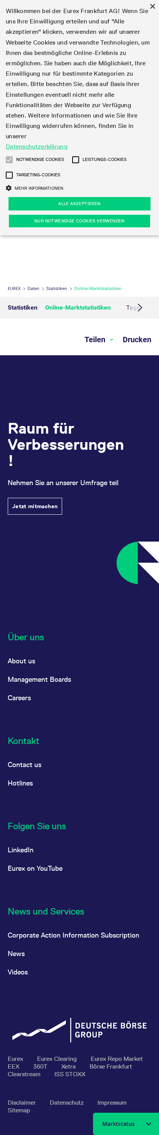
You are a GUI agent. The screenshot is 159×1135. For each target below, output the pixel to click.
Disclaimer (22, 1102)
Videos (18, 972)
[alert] (79, 117)
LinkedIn (21, 850)
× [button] (152, 7)
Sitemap (19, 1110)
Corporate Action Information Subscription (73, 935)
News (16, 953)
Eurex (14, 288)
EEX (14, 1066)
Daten (33, 288)
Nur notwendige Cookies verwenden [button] (79, 221)
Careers (19, 698)
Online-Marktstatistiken (78, 307)
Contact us (24, 765)
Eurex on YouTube (35, 868)
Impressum (112, 1102)
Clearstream (25, 1074)
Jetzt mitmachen (35, 506)
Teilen (96, 339)
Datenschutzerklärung (37, 146)
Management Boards (39, 679)
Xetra (69, 1066)
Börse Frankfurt (111, 1066)
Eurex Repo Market (117, 1058)
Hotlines (20, 783)
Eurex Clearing (57, 1058)
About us (21, 661)
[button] (9, 159)
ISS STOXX (69, 1074)
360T (41, 1066)
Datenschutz (67, 1102)
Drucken (137, 339)
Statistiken (56, 288)
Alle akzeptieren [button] (79, 203)
